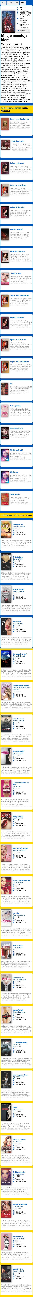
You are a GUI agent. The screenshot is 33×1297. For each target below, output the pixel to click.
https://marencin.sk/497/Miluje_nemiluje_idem (25, 26)
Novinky (10, 2)
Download (22, 31)
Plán (16, 2)
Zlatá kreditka (26, 515)
